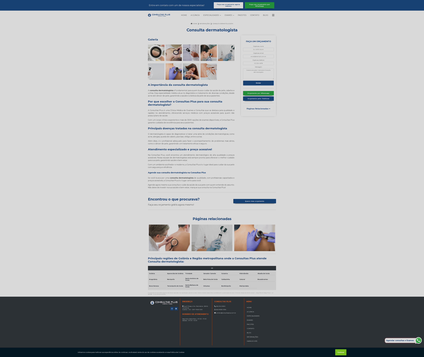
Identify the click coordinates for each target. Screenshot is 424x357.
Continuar (340, 352)
